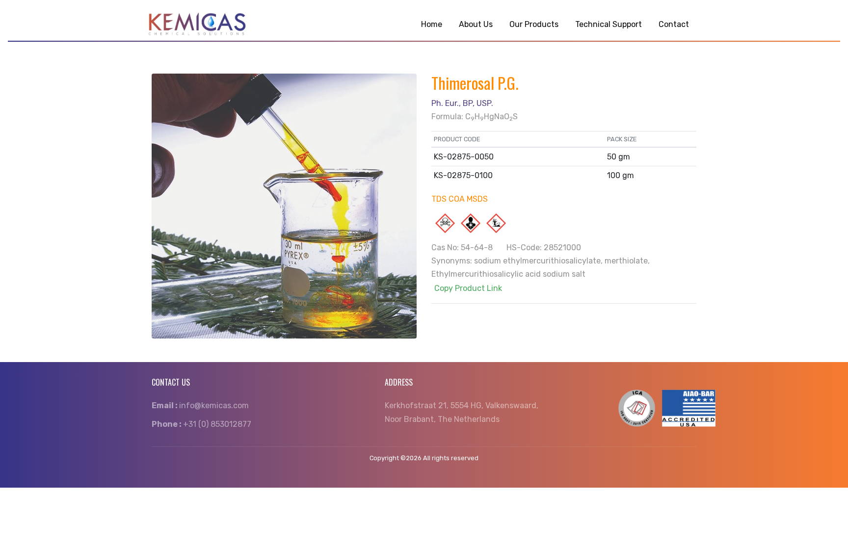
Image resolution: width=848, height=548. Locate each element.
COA (457, 199)
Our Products (533, 24)
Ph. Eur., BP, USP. (462, 103)
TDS (439, 199)
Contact (674, 24)
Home (431, 24)
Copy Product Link (468, 288)
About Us (476, 24)
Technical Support (608, 24)
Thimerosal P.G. (474, 82)
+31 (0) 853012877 (201, 424)
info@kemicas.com (200, 405)
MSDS (477, 199)
